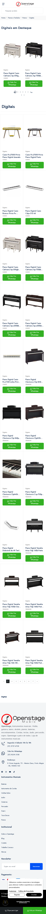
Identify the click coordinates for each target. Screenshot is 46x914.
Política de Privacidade (26, 891)
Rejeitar (17, 894)
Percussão (4, 806)
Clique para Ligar (12, 910)
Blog (2, 838)
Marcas (3, 852)
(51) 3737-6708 (13, 746)
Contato (3, 843)
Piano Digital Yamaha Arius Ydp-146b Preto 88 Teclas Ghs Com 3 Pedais (34, 605)
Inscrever (36, 866)
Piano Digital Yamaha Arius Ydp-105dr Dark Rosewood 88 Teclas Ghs (11, 605)
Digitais (31, 18)
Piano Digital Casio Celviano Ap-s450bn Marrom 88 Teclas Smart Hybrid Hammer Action (34, 324)
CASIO (6, 78)
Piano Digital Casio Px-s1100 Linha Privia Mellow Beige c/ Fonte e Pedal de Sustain (11, 380)
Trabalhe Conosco (7, 847)
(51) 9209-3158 (13, 754)
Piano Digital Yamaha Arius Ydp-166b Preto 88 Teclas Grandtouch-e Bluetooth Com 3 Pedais (34, 661)
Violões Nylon (5, 793)
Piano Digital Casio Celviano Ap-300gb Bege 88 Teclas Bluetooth (12, 74)
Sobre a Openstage (7, 834)
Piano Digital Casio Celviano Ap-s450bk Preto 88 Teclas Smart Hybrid (12, 324)
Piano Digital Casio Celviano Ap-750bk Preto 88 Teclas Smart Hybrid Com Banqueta (33, 74)
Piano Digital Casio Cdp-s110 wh (33, 212)
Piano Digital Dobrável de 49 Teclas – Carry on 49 (12, 549)
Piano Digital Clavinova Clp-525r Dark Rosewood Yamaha (33, 380)
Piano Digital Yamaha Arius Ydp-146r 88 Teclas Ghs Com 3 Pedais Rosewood (11, 661)
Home (3, 18)
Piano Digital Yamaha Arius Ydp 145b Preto (34, 549)
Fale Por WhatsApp (12, 83)
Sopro (3, 811)
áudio (3, 797)
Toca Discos (5, 815)
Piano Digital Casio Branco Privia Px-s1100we (10, 212)
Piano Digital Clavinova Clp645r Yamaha (10, 493)
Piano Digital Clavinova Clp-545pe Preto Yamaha (11, 437)
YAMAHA (28, 384)
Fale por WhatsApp (35, 910)
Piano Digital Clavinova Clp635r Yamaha (33, 437)
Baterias (3, 784)
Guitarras (4, 802)
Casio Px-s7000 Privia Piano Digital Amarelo (11, 156)
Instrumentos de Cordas (9, 788)
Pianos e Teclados (14, 18)
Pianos (24, 18)
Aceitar (34, 894)
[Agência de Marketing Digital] (23, 902)
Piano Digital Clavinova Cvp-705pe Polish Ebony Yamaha (34, 493)
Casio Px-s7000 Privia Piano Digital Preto (34, 156)
